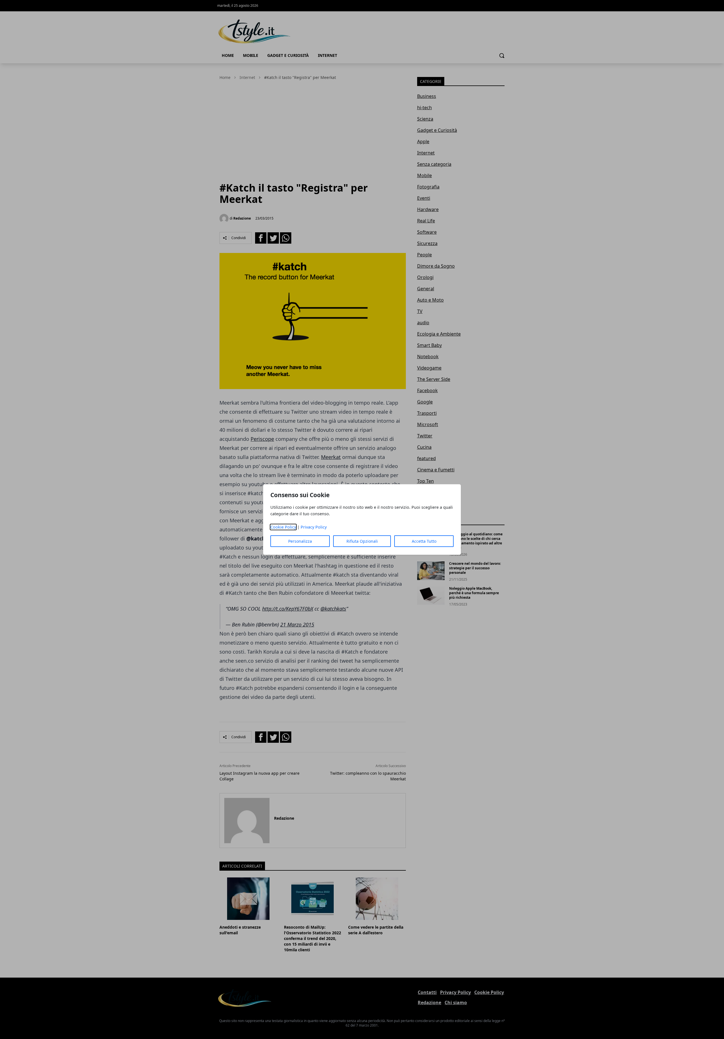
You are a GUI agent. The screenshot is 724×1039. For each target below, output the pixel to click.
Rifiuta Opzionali (362, 541)
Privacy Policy (314, 527)
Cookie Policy (283, 527)
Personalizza (300, 541)
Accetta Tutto (424, 541)
